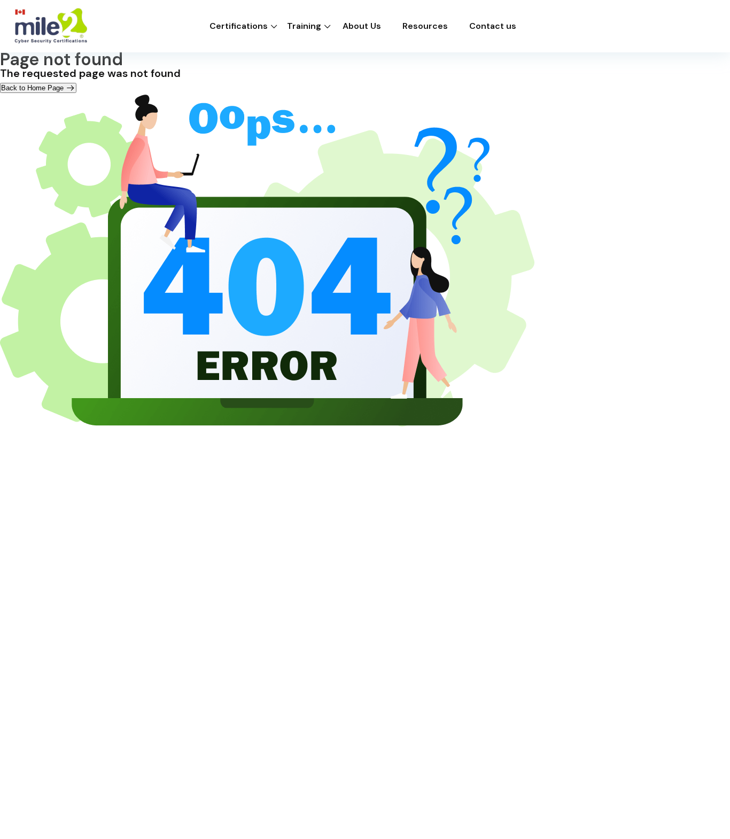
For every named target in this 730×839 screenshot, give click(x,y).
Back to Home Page (33, 88)
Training (304, 26)
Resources (425, 26)
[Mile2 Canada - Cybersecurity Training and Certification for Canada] (51, 26)
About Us (362, 26)
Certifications (238, 26)
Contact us (492, 26)
